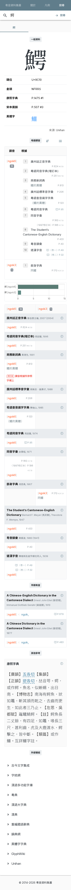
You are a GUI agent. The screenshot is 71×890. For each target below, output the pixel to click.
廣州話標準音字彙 (42, 192)
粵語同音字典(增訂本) (45, 171)
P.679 (60, 614)
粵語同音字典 (39, 209)
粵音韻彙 (36, 244)
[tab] (14, 27)
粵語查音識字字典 (42, 198)
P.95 (61, 209)
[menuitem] (35, 765)
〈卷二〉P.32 (57, 255)
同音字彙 (36, 215)
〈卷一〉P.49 (56, 250)
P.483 (60, 642)
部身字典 (36, 265)
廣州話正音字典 (41, 161)
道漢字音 (36, 250)
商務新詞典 (38, 180)
